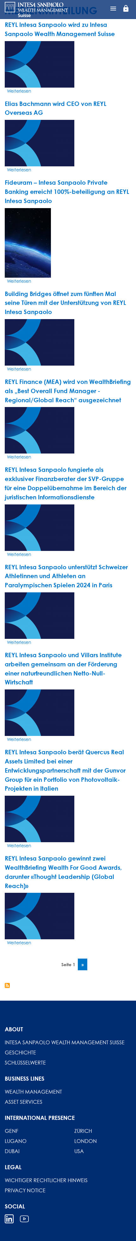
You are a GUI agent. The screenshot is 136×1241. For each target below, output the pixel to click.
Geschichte (20, 1052)
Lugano (16, 1141)
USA (79, 1151)
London (85, 1141)
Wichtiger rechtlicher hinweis (46, 1180)
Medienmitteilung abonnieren (7, 985)
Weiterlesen (19, 91)
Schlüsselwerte (25, 1062)
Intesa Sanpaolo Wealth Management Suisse (65, 1042)
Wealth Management (33, 1092)
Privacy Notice (25, 1190)
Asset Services (23, 1102)
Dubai (12, 1151)
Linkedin (9, 1218)
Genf (11, 1131)
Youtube (24, 1218)
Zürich (83, 1131)
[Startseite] (36, 9)
